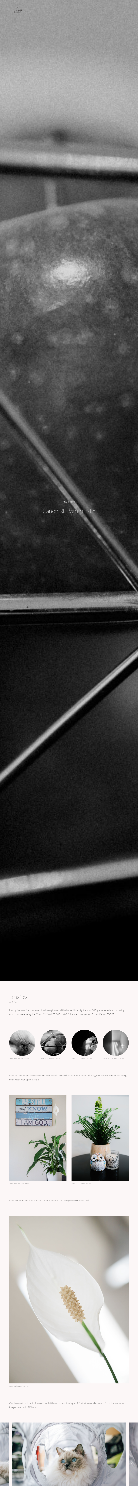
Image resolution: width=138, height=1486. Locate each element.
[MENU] (126, 10)
